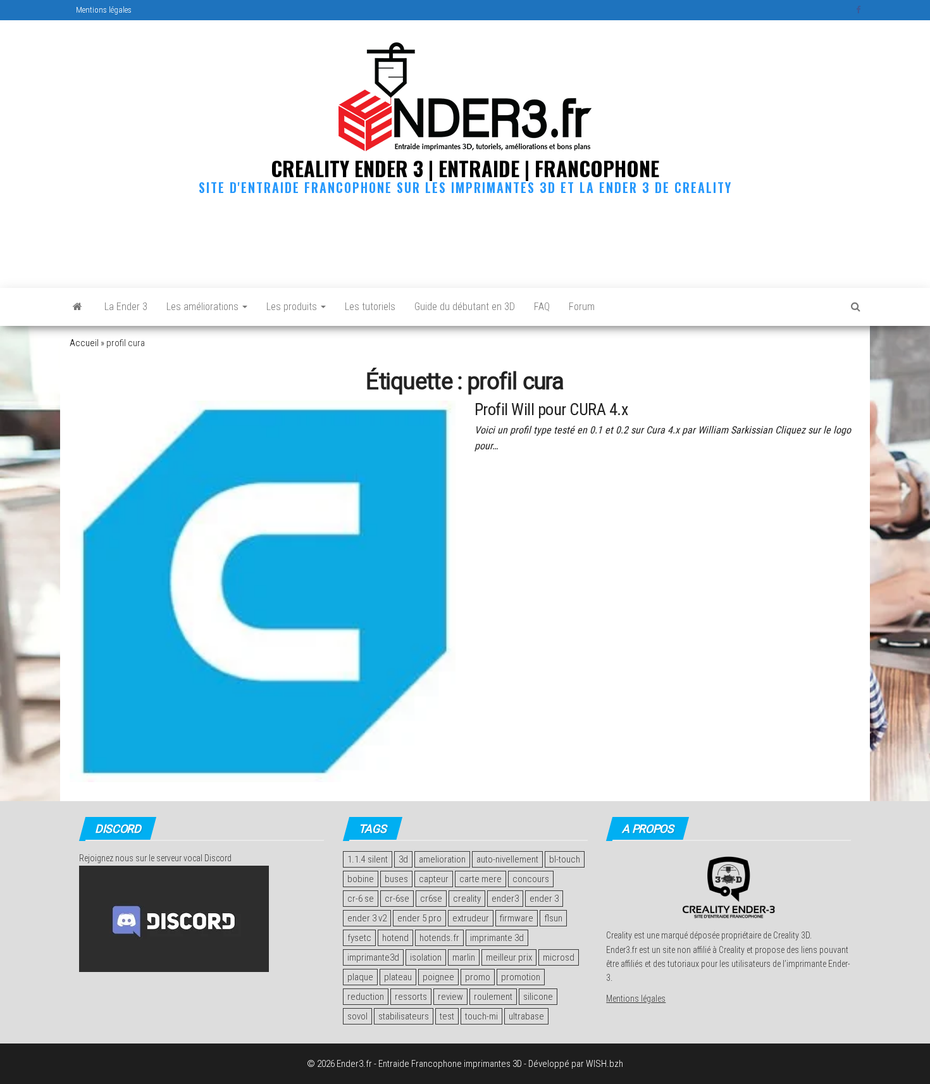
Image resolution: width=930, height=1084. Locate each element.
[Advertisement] (465, 238)
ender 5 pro (419, 918)
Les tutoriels (370, 307)
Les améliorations (203, 307)
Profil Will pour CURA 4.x (551, 409)
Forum (582, 307)
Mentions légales (104, 10)
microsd (558, 957)
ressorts (411, 996)
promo (477, 977)
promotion (520, 977)
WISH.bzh (604, 1063)
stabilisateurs (403, 1016)
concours (530, 879)
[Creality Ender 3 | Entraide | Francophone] (77, 307)
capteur (434, 879)
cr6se (431, 898)
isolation (426, 957)
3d (403, 859)
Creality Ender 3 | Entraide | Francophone (465, 168)
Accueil (84, 343)
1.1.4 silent (367, 859)
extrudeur (470, 918)
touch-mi (481, 1016)
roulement (493, 996)
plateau (398, 977)
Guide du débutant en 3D (464, 307)
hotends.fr (439, 938)
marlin (463, 957)
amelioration (442, 859)
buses (396, 879)
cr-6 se (360, 898)
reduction (365, 996)
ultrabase (526, 1016)
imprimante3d (373, 957)
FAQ (542, 307)
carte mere (480, 879)
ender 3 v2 (367, 918)
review (450, 996)
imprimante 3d (497, 938)
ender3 (505, 898)
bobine (360, 879)
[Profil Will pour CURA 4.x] (263, 591)
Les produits (292, 307)
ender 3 (544, 898)
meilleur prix (509, 957)
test (447, 1016)
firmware (516, 918)
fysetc (359, 938)
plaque (360, 977)
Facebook (860, 10)
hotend (395, 938)
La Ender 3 (125, 307)
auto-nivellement (507, 859)
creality (467, 898)
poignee (438, 977)
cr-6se (397, 898)
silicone (538, 996)
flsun (553, 918)
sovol (357, 1016)
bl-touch (564, 859)
